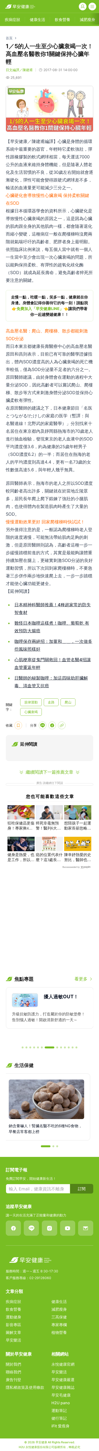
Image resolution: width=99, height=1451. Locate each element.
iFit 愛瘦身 (60, 1426)
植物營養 (59, 1332)
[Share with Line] (42, 725)
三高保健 (59, 1317)
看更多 (80, 978)
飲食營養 (13, 1309)
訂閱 (82, 1188)
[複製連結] (62, 725)
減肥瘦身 (59, 1309)
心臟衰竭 (31, 712)
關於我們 (13, 1364)
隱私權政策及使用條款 (25, 1387)
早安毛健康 (61, 1395)
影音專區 (13, 1324)
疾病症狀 (13, 1301)
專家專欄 (59, 1324)
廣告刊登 (13, 1379)
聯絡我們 (13, 1372)
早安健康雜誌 (62, 1387)
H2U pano (60, 1402)
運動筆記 (59, 1410)
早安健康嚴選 (62, 1379)
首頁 (9, 38)
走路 (51, 702)
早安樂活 (13, 1340)
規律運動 (31, 702)
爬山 (68, 702)
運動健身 (13, 1317)
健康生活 (59, 1301)
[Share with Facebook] (52, 725)
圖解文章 (13, 1332)
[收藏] (18, 725)
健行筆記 (59, 1418)
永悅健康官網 (62, 1364)
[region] (49, 305)
